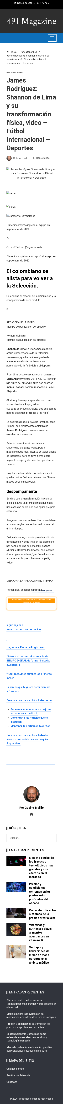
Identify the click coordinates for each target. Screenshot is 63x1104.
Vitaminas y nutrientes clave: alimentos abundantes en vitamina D (40, 932)
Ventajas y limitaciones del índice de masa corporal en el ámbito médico (39, 955)
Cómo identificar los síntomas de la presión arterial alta (42, 914)
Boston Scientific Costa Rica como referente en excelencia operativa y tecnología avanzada (26, 1037)
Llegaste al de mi (25, 647)
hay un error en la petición (42, 591)
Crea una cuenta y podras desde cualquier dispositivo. (27, 739)
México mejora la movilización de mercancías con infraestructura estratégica (31, 1015)
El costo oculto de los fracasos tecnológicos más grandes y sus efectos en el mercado (31, 1004)
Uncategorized (14, 73)
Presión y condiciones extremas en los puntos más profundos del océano (28, 1025)
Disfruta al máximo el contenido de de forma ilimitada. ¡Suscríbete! (28, 660)
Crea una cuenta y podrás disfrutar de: (29, 700)
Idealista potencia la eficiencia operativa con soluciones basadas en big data (29, 1049)
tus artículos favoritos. (30, 726)
